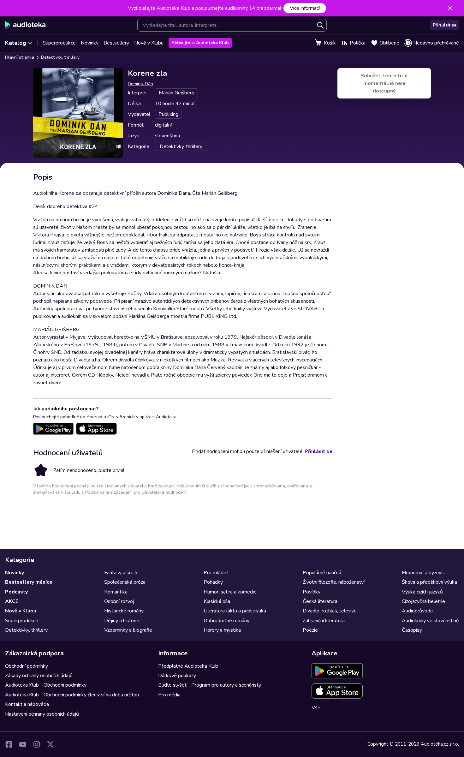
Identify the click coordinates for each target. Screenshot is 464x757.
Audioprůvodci (417, 610)
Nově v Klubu (149, 42)
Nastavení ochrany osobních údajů (42, 714)
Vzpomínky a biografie (128, 630)
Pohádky (213, 582)
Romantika (116, 591)
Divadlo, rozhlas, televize (330, 610)
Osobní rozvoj (119, 601)
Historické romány (124, 610)
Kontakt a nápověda (27, 704)
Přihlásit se (444, 25)
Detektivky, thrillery (60, 57)
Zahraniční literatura (324, 620)
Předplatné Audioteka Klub (188, 666)
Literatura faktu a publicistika (235, 610)
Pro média (169, 694)
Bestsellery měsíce (28, 582)
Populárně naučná (322, 572)
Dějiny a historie (121, 620)
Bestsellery (116, 42)
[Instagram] (36, 744)
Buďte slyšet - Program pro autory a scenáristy (209, 685)
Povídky (311, 591)
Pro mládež (216, 572)
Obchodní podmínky (26, 666)
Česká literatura (320, 601)
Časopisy (412, 630)
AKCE (11, 601)
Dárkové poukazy (177, 675)
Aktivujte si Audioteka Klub (200, 43)
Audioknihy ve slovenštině (430, 620)
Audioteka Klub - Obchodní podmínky (45, 685)
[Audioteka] (25, 25)
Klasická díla (217, 601)
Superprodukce (59, 42)
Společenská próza (125, 582)
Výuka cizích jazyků (422, 591)
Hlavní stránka (19, 57)
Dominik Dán (140, 84)
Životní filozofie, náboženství (334, 582)
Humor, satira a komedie (230, 591)
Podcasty (16, 591)
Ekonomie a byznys (423, 572)
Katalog (15, 43)
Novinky (89, 42)
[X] (50, 744)
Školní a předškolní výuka (429, 582)
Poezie (310, 630)
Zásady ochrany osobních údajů (39, 675)
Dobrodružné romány (226, 620)
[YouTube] (23, 744)
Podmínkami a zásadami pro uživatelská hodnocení (135, 492)
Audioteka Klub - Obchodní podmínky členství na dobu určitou (72, 694)
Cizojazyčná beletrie (423, 601)
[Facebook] (9, 744)
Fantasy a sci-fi (120, 572)
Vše (316, 707)
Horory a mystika (222, 630)
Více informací (305, 8)
